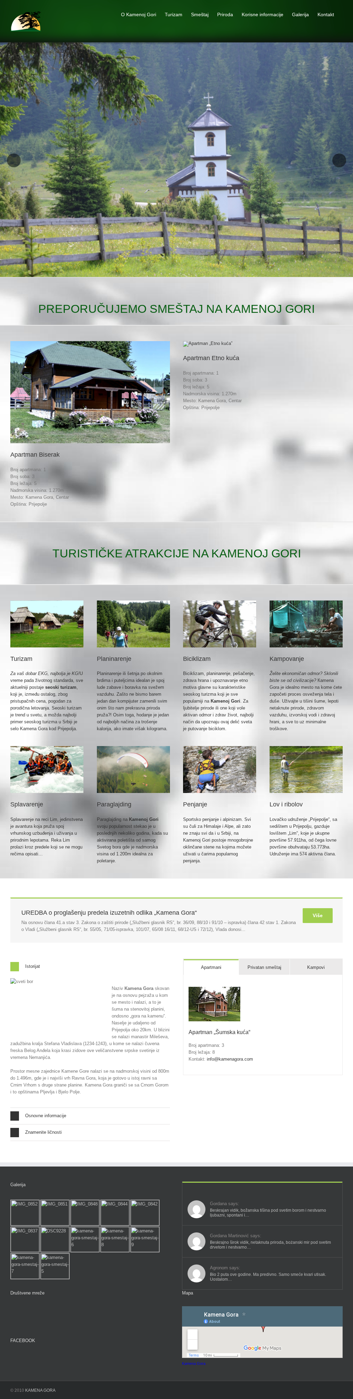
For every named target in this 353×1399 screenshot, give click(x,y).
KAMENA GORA (40, 1390)
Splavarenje (26, 804)
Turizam (21, 658)
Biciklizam (197, 658)
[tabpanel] (263, 1025)
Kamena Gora (193, 1363)
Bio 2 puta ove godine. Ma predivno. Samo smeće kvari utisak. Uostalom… (268, 1277)
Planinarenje (114, 658)
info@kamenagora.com (230, 1059)
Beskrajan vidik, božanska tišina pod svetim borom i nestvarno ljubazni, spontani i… (268, 1213)
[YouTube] (25, 1310)
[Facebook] (13, 1310)
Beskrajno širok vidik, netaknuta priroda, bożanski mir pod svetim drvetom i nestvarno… (270, 1245)
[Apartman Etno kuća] (207, 343)
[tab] (211, 967)
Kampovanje (287, 658)
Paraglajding (114, 804)
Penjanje (195, 804)
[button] (90, 967)
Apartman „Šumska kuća (219, 1032)
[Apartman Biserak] (90, 343)
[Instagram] (37, 1310)
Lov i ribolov (286, 804)
